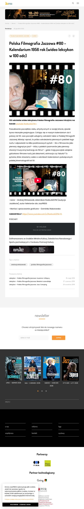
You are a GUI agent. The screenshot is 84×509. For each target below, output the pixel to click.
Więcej (7, 402)
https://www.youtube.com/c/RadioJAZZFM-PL (42, 214)
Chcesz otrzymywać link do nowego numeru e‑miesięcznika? (42, 328)
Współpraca (9, 433)
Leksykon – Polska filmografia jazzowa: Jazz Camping (28, 285)
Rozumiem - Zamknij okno (20, 504)
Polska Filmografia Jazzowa (20, 36)
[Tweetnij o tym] (73, 36)
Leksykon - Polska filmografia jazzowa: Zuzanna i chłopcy (29, 278)
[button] (73, 3)
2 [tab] (42, 391)
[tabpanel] (13, 371)
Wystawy (61, 433)
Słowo (14, 23)
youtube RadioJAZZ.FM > (26, 124)
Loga (59, 426)
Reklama (34, 426)
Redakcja (8, 29)
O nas (7, 426)
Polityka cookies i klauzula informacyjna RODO (19, 499)
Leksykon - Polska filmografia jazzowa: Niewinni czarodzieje (30, 281)
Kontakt (34, 433)
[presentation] (8, 3)
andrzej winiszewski (18, 265)
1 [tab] (38, 391)
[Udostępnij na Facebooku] (69, 36)
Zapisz (58, 338)
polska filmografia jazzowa (41, 265)
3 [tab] (46, 391)
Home (7, 23)
